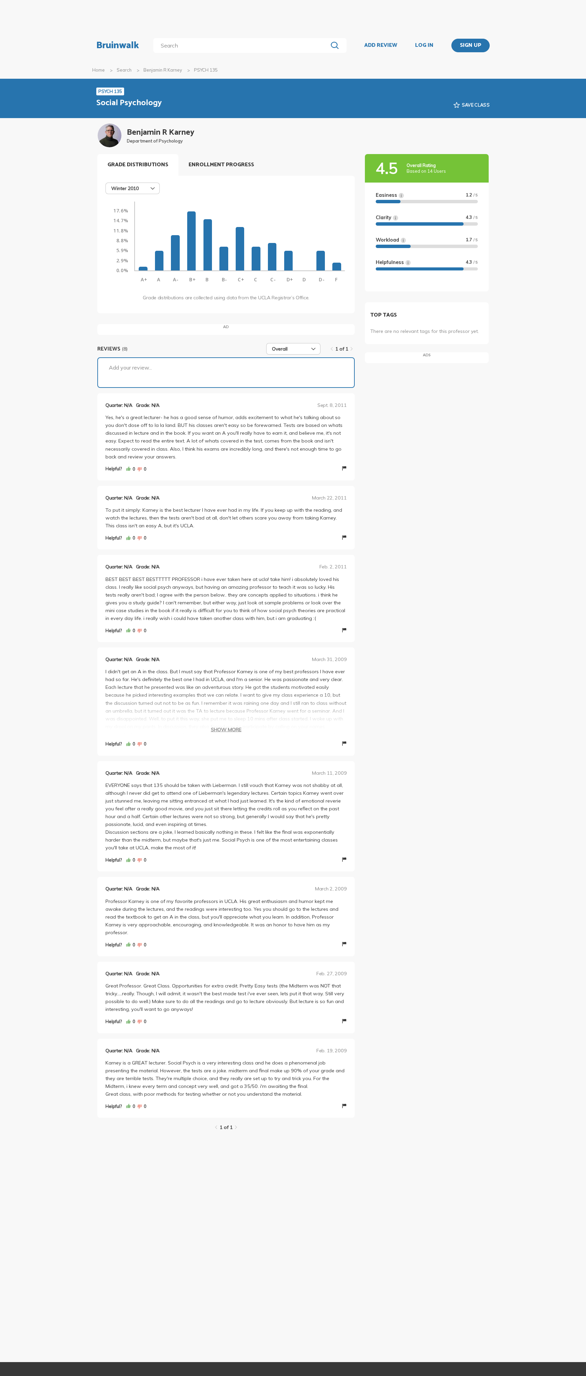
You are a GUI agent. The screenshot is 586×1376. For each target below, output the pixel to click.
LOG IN (424, 45)
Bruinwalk (117, 45)
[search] (242, 45)
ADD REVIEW (380, 45)
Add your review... (130, 367)
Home (98, 70)
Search (124, 70)
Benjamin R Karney (162, 70)
